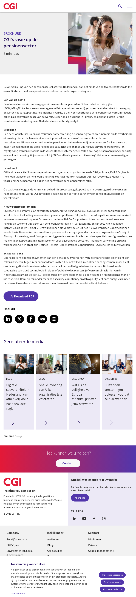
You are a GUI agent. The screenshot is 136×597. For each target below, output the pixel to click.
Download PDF (24, 296)
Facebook (94, 518)
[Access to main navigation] (130, 6)
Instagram (103, 518)
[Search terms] (120, 6)
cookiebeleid (19, 593)
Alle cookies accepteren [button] (112, 574)
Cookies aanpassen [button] (112, 582)
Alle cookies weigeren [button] (112, 589)
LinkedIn (74, 518)
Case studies (54, 550)
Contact (68, 463)
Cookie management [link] (101, 550)
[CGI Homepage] (10, 6)
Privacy (92, 545)
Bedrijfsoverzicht (17, 539)
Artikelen (53, 539)
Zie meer (10, 436)
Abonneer (80, 497)
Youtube (84, 518)
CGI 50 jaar (13, 545)
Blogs (50, 545)
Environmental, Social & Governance (20, 553)
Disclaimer (94, 539)
